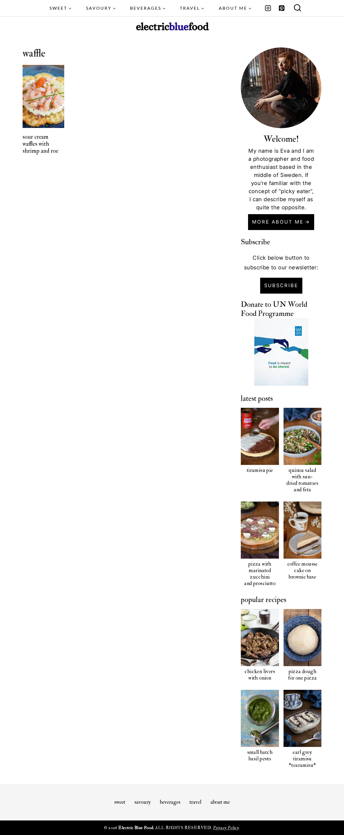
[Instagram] (267, 8)
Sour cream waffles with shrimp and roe (40, 144)
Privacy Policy (226, 827)
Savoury (142, 802)
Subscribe (281, 285)
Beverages (170, 802)
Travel (195, 802)
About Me (220, 802)
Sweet (119, 802)
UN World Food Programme (274, 309)
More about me (278, 222)
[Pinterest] (281, 8)
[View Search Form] (297, 8)
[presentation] (43, 96)
